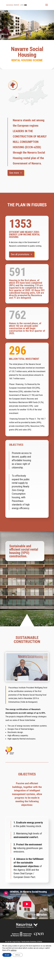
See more (14, 172)
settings (13, 950)
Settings (17, 955)
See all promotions (20, 254)
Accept (7, 955)
